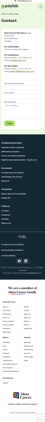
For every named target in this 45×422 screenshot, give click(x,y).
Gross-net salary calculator (13, 156)
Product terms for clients (12, 173)
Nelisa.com (7, 332)
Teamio (26, 310)
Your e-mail (9, 92)
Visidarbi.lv (6, 357)
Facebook (5, 215)
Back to (10, 14)
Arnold (26, 307)
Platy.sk (26, 325)
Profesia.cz (7, 314)
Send (9, 123)
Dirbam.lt (6, 353)
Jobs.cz (6, 307)
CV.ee (5, 349)
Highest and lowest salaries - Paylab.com (19, 160)
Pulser (26, 360)
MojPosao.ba (28, 346)
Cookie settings (8, 255)
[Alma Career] (22, 395)
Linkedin (5, 219)
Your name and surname (14, 83)
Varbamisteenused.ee (10, 371)
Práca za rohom (8, 321)
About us (5, 181)
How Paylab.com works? (11, 177)
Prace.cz (6, 317)
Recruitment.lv (8, 368)
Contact (5, 211)
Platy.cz (27, 321)
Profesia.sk (7, 310)
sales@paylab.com (18, 60)
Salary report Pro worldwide (13, 194)
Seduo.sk (27, 317)
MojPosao (27, 342)
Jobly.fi (5, 383)
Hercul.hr (27, 353)
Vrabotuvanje (28, 349)
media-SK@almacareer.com (22, 71)
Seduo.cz (27, 314)
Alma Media (31, 273)
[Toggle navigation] (40, 6)
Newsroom (6, 223)
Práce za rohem (8, 325)
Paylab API (5, 198)
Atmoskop (6, 328)
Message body (10, 102)
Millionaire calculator (10, 151)
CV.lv (4, 346)
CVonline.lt (6, 342)
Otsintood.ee (7, 360)
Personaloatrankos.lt (10, 364)
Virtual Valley (28, 357)
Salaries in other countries (12, 147)
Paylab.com (28, 328)
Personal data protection (12, 250)
